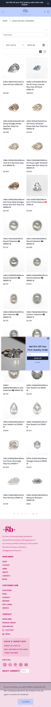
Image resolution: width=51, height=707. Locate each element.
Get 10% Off (37, 358)
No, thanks (37, 362)
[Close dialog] (48, 338)
